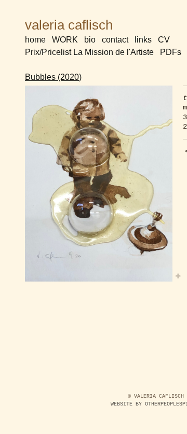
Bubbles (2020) (53, 77)
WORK (65, 39)
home (35, 39)
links (143, 39)
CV (164, 39)
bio (90, 39)
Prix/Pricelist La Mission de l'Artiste (89, 52)
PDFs (170, 52)
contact (115, 39)
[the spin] (98, 184)
